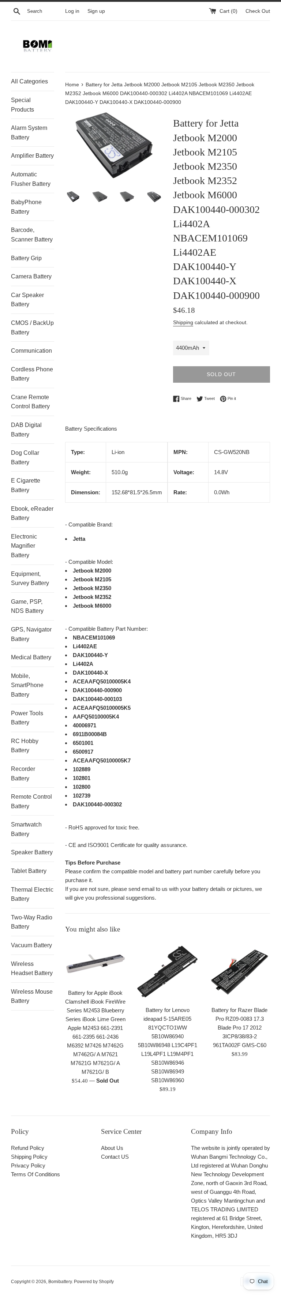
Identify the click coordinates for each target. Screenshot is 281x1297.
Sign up (96, 11)
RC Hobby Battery (24, 746)
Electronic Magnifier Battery (24, 545)
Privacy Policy (28, 1165)
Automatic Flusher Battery (30, 179)
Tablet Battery (28, 871)
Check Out (258, 11)
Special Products (22, 105)
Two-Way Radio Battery (31, 922)
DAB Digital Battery (26, 430)
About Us (112, 1148)
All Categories (29, 81)
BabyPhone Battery (26, 207)
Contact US (115, 1157)
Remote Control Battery (31, 801)
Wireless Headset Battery (32, 969)
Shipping (183, 322)
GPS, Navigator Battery (31, 634)
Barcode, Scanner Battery (32, 235)
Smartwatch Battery (26, 829)
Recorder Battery (23, 773)
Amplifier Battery (32, 156)
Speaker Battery (32, 852)
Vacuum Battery (31, 945)
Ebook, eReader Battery (32, 513)
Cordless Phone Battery (32, 374)
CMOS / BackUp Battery (32, 328)
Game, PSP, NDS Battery (27, 606)
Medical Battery (31, 657)
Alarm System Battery (29, 132)
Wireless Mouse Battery (32, 996)
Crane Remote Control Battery (30, 402)
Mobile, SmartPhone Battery (27, 685)
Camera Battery (31, 276)
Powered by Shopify (94, 1281)
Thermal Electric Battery (32, 894)
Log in (72, 11)
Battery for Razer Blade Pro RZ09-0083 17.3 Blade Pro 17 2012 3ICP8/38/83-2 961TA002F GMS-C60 (239, 1027)
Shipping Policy (29, 1157)
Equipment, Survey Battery (30, 578)
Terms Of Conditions (35, 1174)
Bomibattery (60, 1281)
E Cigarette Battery (25, 485)
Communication (31, 351)
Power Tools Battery (27, 718)
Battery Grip (26, 258)
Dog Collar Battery (25, 457)
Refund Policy (27, 1148)
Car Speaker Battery (27, 300)
